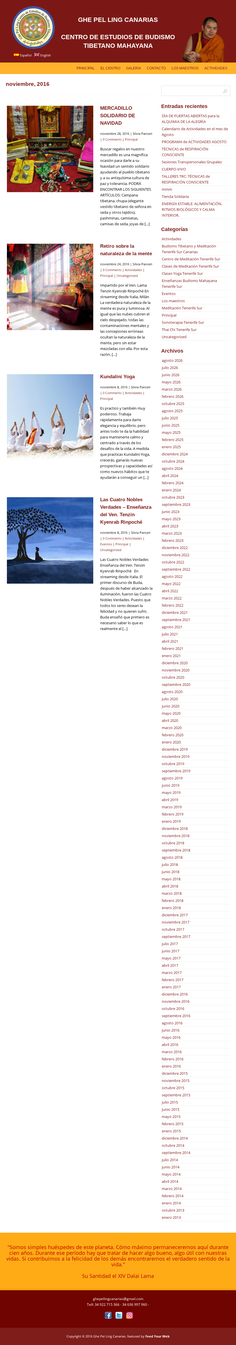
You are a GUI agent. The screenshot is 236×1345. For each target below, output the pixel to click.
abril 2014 (170, 1181)
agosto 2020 (172, 691)
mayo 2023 (171, 518)
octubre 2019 (173, 763)
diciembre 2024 (175, 454)
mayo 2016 (171, 1037)
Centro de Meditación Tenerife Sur (191, 259)
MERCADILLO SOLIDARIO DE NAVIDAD (117, 115)
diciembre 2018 (175, 828)
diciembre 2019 (175, 749)
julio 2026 (170, 367)
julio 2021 (170, 634)
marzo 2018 (172, 893)
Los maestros (173, 300)
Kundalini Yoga (117, 376)
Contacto (156, 68)
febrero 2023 (172, 540)
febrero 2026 (172, 396)
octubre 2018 (173, 842)
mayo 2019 (171, 792)
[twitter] (118, 1315)
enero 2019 (171, 821)
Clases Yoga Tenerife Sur (182, 273)
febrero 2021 (172, 648)
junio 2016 (170, 1030)
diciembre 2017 (175, 915)
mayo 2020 (171, 713)
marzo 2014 (172, 1188)
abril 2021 (170, 641)
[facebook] (108, 1315)
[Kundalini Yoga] (50, 460)
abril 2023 (170, 526)
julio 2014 (170, 1159)
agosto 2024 (172, 468)
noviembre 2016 (175, 1001)
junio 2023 (170, 511)
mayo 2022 (171, 583)
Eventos (106, 544)
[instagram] (129, 1315)
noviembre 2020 (175, 670)
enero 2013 (171, 1217)
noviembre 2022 (175, 554)
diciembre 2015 (175, 1073)
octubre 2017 (173, 929)
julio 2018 (170, 864)
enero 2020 (171, 742)
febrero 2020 (172, 734)
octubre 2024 (173, 461)
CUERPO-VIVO (174, 169)
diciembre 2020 (175, 662)
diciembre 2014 (175, 1138)
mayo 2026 (171, 382)
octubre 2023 (173, 497)
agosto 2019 (172, 778)
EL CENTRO (110, 68)
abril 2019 (170, 799)
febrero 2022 (172, 605)
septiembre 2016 (176, 1015)
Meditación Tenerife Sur (182, 308)
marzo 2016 (172, 1051)
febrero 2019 (172, 814)
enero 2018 (171, 907)
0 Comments (112, 139)
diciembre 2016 (175, 994)
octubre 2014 (173, 1145)
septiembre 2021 (176, 619)
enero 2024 (171, 490)
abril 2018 (170, 886)
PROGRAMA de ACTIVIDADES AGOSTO (194, 141)
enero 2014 (171, 1203)
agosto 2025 (172, 410)
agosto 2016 (172, 1023)
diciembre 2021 (175, 612)
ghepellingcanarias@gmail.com (118, 1298)
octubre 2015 (173, 1087)
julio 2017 (170, 943)
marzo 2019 (172, 806)
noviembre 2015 (175, 1080)
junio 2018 (170, 871)
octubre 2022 (173, 562)
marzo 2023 (172, 533)
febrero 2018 (172, 900)
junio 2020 (170, 706)
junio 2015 (170, 1109)
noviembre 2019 (175, 756)
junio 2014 (170, 1167)
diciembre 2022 (175, 547)
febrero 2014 (172, 1195)
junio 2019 (170, 785)
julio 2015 (170, 1102)
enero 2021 (171, 655)
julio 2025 (170, 418)
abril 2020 (170, 720)
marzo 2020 (172, 727)
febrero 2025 (172, 439)
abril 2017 (170, 965)
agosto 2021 (172, 626)
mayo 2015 (171, 1116)
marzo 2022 (172, 598)
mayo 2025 (171, 432)
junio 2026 (170, 374)
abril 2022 (170, 590)
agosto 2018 (172, 857)
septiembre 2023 (176, 504)
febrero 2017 (172, 979)
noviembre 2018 (175, 835)
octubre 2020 (173, 677)
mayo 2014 (171, 1174)
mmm (167, 189)
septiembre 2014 (176, 1152)
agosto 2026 (172, 360)
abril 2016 (170, 1044)
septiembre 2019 (176, 770)
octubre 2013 (173, 1210)
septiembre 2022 (176, 569)
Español (25, 55)
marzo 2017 (172, 972)
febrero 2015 (172, 1123)
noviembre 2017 (175, 922)
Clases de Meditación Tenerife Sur (190, 266)
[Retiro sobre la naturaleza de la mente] (50, 329)
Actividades (215, 68)
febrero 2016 (172, 1059)
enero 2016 (171, 1066)
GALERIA (133, 68)
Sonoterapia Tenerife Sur (183, 322)
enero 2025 (171, 446)
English (45, 55)
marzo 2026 (172, 389)
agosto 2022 (172, 576)
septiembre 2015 (176, 1095)
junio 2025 (170, 425)
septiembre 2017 (176, 936)
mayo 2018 (171, 878)
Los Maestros (185, 68)
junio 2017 (170, 951)
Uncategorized (127, 275)
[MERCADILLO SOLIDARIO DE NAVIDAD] (50, 191)
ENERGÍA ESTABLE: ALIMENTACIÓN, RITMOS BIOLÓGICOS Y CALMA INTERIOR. (192, 209)
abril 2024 (170, 475)
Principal (86, 68)
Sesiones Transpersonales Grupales (192, 161)
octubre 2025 (173, 403)
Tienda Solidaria (175, 196)
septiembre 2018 (176, 850)
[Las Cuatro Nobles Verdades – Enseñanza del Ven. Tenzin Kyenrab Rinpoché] (50, 583)
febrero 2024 (172, 482)
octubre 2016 (173, 1008)
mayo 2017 (171, 958)
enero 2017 (171, 987)
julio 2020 (170, 698)
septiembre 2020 (176, 684)
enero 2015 (171, 1131)
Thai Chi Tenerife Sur (179, 329)
